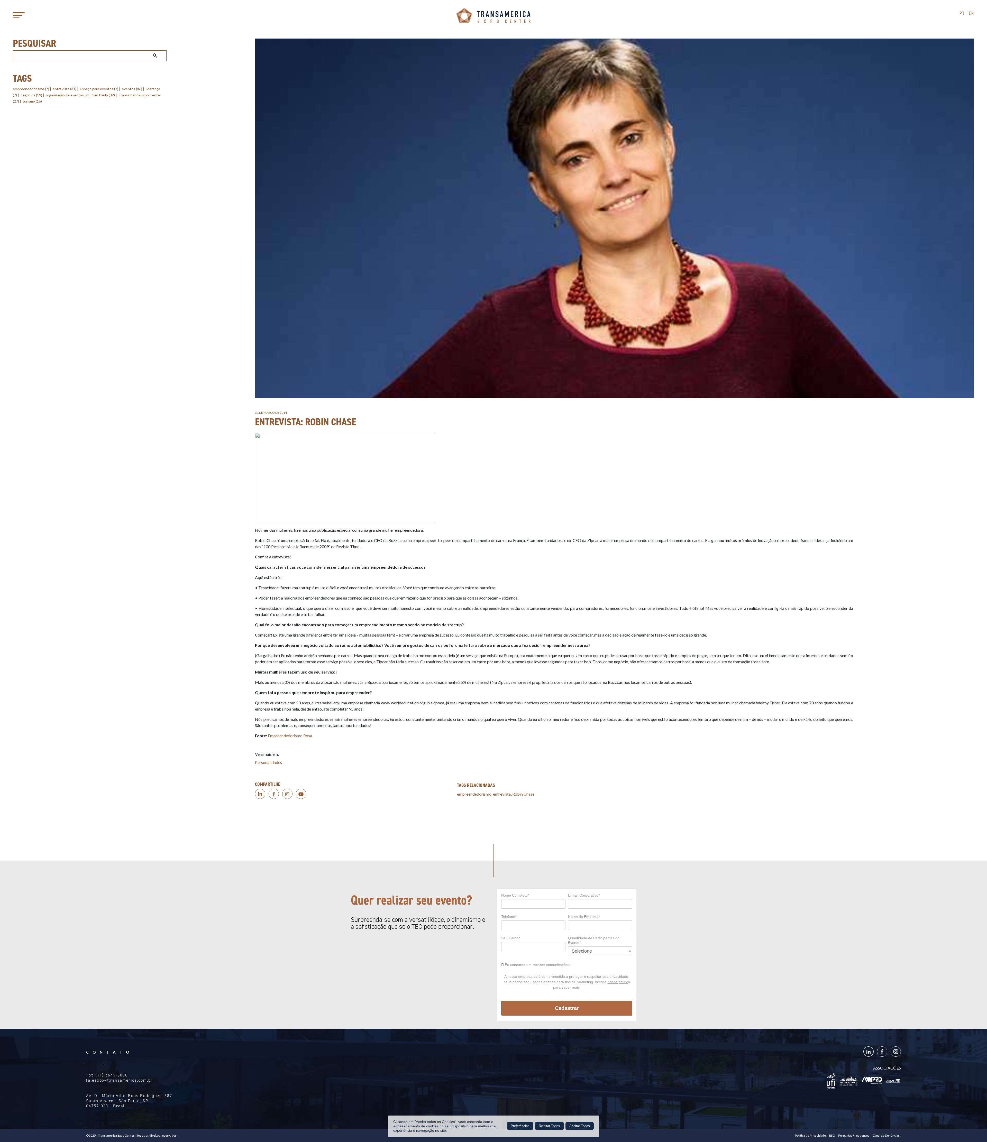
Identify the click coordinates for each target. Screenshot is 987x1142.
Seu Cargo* (510, 938)
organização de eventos (67, 95)
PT (962, 13)
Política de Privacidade (810, 1135)
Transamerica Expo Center (493, 15)
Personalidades (268, 762)
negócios (31, 95)
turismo (32, 101)
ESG (832, 1135)
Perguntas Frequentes (853, 1135)
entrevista (64, 89)
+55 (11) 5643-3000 (107, 1075)
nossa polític (618, 982)
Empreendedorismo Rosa (290, 735)
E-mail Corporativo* (584, 895)
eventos (132, 89)
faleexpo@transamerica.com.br (119, 1080)
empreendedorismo (31, 89)
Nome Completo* (515, 895)
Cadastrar (567, 1008)
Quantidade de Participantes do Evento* (593, 940)
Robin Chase (523, 793)
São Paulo (103, 95)
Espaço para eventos (99, 89)
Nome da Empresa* (584, 917)
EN (971, 13)
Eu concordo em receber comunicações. (537, 965)
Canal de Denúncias (886, 1135)
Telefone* (508, 917)
